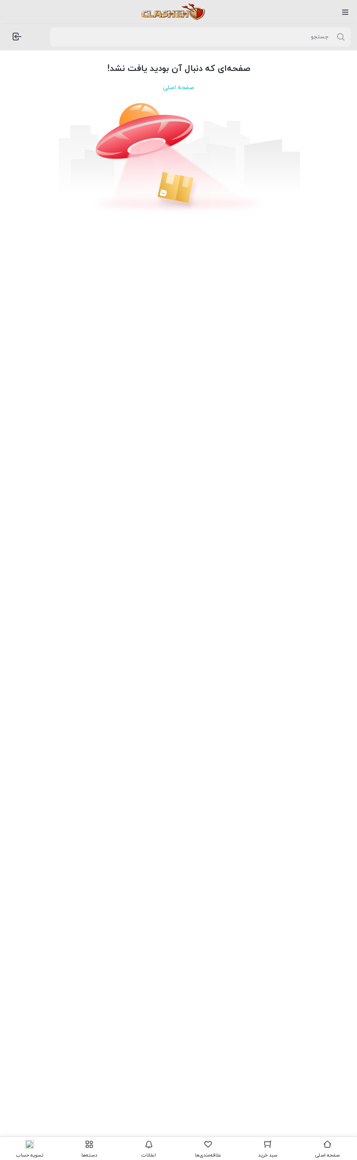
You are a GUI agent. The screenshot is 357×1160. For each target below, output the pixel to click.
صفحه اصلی (178, 88)
